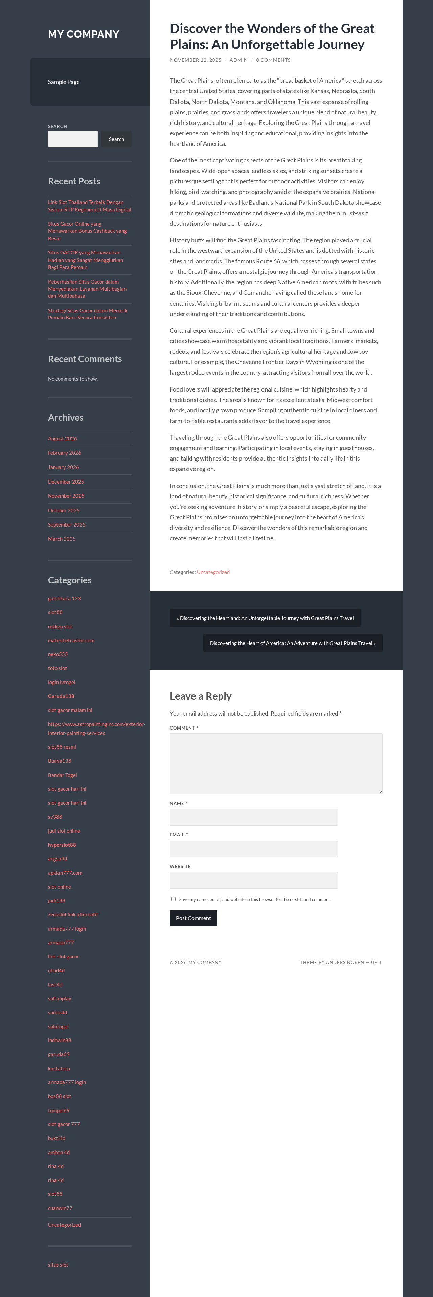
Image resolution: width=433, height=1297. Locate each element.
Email (179, 834)
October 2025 (64, 510)
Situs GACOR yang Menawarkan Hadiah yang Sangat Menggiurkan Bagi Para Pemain (85, 259)
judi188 (56, 900)
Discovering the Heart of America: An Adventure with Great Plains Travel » (293, 643)
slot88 (55, 612)
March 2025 (62, 539)
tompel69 (59, 1110)
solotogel (58, 1026)
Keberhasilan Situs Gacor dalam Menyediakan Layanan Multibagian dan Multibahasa (87, 288)
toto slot (57, 668)
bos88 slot (59, 1096)
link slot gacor (63, 956)
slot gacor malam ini (70, 710)
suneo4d (57, 1012)
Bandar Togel (62, 775)
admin (239, 60)
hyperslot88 (62, 845)
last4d (55, 984)
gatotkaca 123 (64, 598)
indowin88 (59, 1040)
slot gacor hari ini (67, 789)
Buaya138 (59, 761)
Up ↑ (377, 962)
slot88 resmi (62, 747)
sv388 (55, 816)
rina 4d (56, 1166)
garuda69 (59, 1054)
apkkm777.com (65, 873)
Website (180, 866)
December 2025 (66, 481)
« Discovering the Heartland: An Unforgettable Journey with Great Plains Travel (265, 618)
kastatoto (59, 1068)
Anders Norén (345, 962)
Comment (184, 728)
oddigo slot (60, 626)
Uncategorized (64, 1225)
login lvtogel (61, 682)
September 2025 (67, 524)
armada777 (61, 942)
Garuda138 (61, 696)
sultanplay (59, 998)
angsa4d (57, 858)
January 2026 (63, 467)
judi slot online (64, 831)
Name (178, 803)
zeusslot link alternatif (73, 914)
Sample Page (64, 81)
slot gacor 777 (64, 1124)
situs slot (58, 1264)
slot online (59, 887)
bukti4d (56, 1138)
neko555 (58, 654)
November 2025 (66, 496)
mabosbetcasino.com (71, 640)
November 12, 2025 (196, 60)
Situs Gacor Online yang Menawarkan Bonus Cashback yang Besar (87, 231)
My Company (84, 34)
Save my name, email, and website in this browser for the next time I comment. (255, 899)
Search (57, 126)
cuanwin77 (60, 1208)
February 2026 (64, 453)
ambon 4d (59, 1152)
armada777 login (67, 928)
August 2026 (62, 438)
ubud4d (56, 970)
